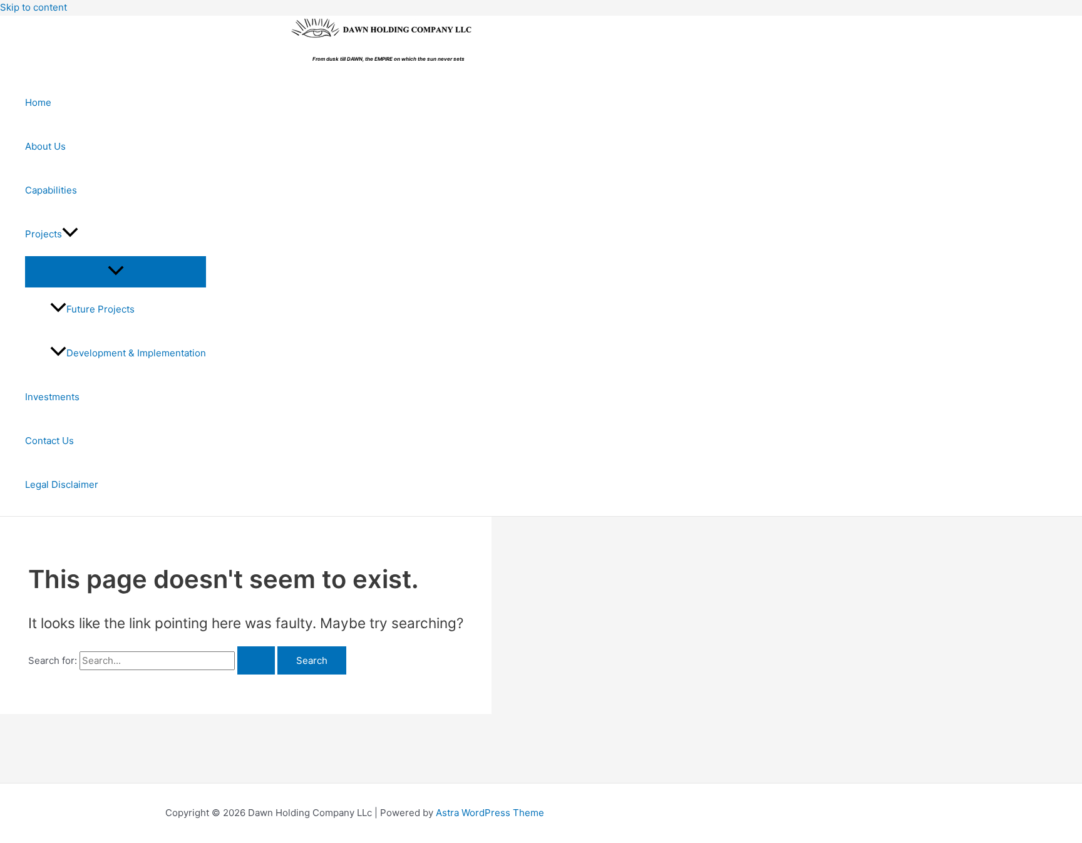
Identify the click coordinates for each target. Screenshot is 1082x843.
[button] (70, 234)
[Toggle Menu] (115, 271)
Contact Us (49, 441)
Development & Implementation (136, 353)
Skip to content (33, 7)
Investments (52, 397)
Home (38, 102)
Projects (43, 234)
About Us (45, 146)
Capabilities (51, 190)
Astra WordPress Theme (490, 813)
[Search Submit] (256, 660)
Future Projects (100, 309)
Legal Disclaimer (61, 484)
